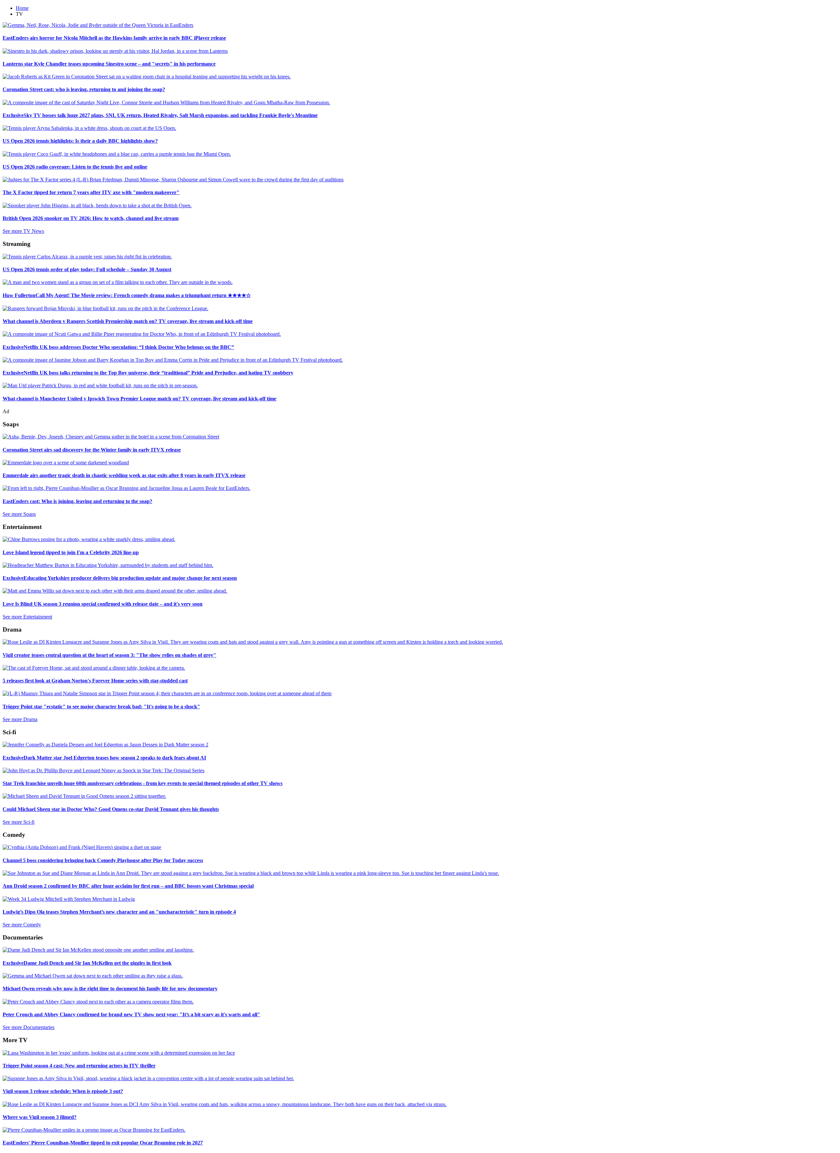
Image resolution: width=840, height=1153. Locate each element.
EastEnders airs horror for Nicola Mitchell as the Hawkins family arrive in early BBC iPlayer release (114, 38)
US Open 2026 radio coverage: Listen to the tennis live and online (75, 167)
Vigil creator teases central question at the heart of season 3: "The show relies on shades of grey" (109, 655)
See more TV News (23, 231)
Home (22, 8)
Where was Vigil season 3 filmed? (39, 1117)
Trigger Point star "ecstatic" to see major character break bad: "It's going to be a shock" (101, 706)
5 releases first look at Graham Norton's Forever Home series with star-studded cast (95, 680)
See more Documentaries (28, 1027)
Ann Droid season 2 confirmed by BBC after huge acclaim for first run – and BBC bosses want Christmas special (128, 886)
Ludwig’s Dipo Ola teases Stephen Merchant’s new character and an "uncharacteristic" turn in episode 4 (119, 912)
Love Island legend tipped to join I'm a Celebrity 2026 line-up (71, 552)
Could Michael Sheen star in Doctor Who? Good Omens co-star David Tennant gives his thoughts (111, 809)
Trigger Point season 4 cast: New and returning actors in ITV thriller (79, 1065)
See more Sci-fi (18, 822)
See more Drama (20, 719)
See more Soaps (19, 514)
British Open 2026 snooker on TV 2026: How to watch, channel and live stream (90, 218)
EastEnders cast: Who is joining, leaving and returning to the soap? (77, 501)
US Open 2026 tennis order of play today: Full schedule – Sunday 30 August (87, 269)
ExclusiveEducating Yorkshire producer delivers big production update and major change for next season (120, 578)
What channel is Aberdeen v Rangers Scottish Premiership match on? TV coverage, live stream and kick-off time (128, 321)
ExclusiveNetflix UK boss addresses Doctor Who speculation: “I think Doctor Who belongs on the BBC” (118, 347)
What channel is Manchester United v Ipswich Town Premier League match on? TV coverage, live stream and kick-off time (139, 398)
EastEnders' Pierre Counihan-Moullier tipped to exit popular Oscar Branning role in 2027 (103, 1142)
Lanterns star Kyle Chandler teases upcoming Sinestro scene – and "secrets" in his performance (109, 64)
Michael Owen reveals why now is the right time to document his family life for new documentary (110, 988)
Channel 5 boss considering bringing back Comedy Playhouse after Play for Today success (103, 860)
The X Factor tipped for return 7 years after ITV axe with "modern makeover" (91, 192)
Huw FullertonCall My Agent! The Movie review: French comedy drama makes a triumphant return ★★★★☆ (127, 295)
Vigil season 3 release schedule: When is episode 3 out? (63, 1091)
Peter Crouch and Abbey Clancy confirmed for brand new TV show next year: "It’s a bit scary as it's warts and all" (131, 1014)
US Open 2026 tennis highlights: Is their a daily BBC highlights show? (80, 141)
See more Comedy (22, 924)
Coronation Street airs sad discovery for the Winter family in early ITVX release (92, 450)
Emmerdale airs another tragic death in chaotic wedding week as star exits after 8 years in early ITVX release (124, 475)
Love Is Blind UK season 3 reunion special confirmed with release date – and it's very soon (102, 604)
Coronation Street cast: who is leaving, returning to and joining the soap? (84, 89)
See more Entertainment (27, 616)
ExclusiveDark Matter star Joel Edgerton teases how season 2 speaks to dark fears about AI (104, 757)
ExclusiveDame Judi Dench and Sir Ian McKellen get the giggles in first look (87, 963)
